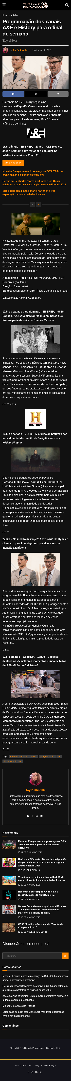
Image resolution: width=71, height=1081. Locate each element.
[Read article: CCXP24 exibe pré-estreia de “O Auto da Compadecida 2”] (9, 927)
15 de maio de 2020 (41, 50)
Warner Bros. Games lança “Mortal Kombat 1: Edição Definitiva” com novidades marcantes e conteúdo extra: (42, 909)
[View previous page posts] (32, 204)
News (34, 756)
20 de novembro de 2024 (33, 932)
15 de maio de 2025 (30, 917)
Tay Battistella (20, 50)
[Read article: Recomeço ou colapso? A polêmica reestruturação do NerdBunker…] (9, 895)
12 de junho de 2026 (31, 852)
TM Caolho (27, 1065)
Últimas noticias (12, 761)
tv (59, 756)
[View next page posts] (38, 204)
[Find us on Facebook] (28, 1072)
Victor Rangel (49, 1065)
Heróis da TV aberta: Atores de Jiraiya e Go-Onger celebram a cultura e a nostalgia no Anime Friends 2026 (42, 862)
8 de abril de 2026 (30, 870)
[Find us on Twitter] (40, 1072)
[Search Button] (67, 5)
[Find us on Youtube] (36, 1072)
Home (5, 15)
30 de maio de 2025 (30, 885)
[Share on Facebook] (13, 94)
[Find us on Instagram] (32, 1072)
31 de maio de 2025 (30, 899)
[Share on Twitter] (36, 94)
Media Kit (14, 1048)
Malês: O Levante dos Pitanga (18, 1005)
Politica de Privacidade (33, 1048)
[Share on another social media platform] (58, 94)
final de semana (18, 756)
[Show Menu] (4, 5)
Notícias (14, 15)
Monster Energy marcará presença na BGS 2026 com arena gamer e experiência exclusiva (42, 844)
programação (47, 756)
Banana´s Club (53, 1048)
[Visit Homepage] (35, 5)
